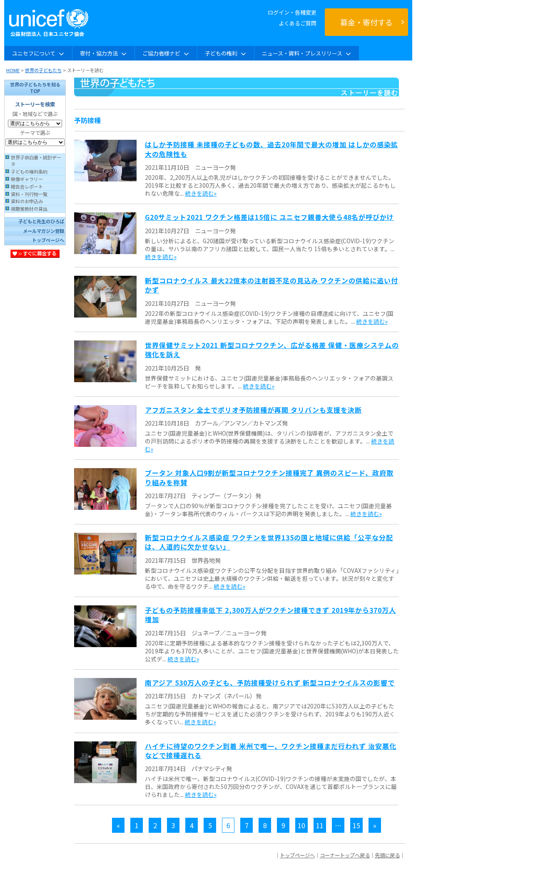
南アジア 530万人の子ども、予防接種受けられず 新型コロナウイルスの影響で (270, 683)
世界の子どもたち (43, 70)
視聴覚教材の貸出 (29, 208)
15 (356, 825)
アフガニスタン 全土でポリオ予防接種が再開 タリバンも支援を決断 (253, 410)
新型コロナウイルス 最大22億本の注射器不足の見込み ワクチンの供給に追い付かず (271, 285)
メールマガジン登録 (43, 230)
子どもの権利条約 (29, 171)
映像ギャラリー (27, 179)
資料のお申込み (27, 201)
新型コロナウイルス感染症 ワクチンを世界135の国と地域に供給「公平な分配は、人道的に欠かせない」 (269, 542)
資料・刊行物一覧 (29, 194)
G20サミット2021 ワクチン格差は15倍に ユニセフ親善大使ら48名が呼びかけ (269, 217)
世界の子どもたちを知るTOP (35, 87)
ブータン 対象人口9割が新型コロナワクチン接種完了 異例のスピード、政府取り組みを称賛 (269, 477)
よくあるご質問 (297, 23)
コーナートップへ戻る (345, 855)
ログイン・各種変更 (292, 12)
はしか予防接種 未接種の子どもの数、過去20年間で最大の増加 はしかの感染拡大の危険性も (271, 149)
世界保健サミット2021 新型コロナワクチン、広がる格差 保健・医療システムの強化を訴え (272, 349)
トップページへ (48, 240)
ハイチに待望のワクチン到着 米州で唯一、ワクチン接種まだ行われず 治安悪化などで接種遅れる (270, 750)
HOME (13, 70)
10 (301, 825)
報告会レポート (27, 186)
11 (320, 825)
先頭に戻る (387, 855)
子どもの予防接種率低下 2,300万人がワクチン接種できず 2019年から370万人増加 (270, 614)
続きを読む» (201, 193)
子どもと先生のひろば (41, 221)
